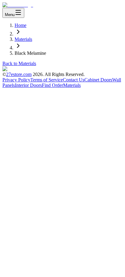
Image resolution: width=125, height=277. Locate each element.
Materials (23, 39)
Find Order (52, 85)
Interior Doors (28, 85)
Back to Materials (19, 63)
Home (20, 25)
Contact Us (73, 79)
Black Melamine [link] (30, 53)
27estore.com (19, 74)
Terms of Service (46, 79)
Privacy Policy (16, 79)
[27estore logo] (17, 5)
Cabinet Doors (98, 79)
